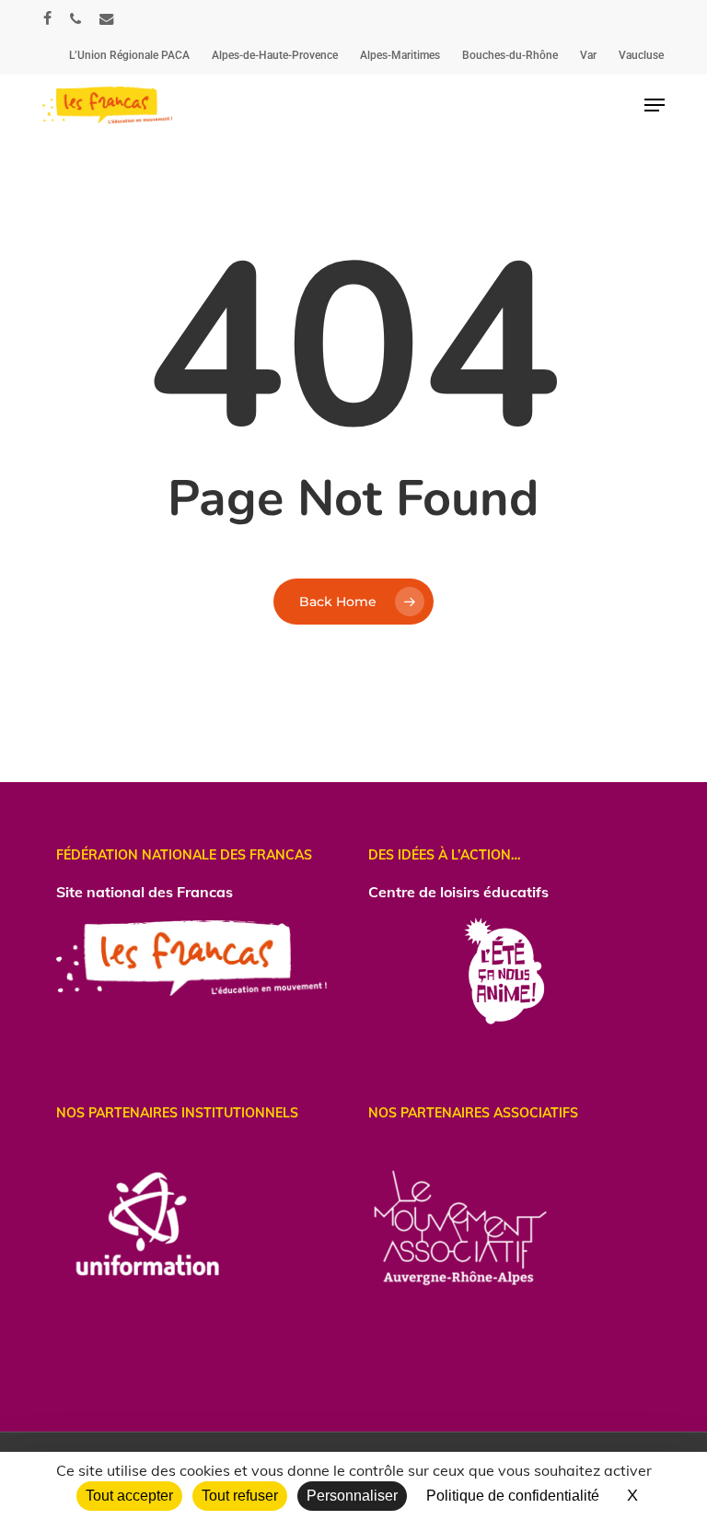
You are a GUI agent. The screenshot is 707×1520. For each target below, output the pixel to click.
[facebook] (47, 18)
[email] (106, 18)
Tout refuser (240, 1495)
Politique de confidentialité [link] (512, 1495)
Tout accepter (129, 1495)
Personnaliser (352, 1495)
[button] (654, 105)
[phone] (75, 18)
